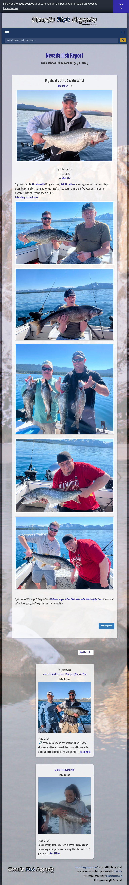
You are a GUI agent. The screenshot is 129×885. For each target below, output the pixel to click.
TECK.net (118, 871)
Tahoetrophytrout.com (26, 197)
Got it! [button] (121, 6)
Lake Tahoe (62, 86)
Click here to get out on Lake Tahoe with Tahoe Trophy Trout (76, 599)
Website (66, 178)
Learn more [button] (10, 8)
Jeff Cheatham (68, 184)
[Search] (123, 40)
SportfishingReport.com (86, 867)
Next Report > (106, 626)
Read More (85, 752)
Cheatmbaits (38, 184)
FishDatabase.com (114, 876)
